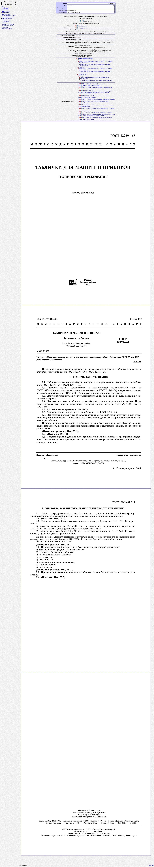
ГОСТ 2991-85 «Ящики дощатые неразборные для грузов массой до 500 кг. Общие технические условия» (96, 114)
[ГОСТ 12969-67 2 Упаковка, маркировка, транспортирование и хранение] (86, 580)
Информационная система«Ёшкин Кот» (8, 3)
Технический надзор (8, 24)
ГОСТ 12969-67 (82, 26)
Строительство (7, 22)
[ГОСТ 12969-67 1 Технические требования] (86, 396)
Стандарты (82, 75)
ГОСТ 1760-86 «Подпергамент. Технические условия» (97, 112)
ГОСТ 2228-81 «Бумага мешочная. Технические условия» (99, 99)
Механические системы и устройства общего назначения (96, 80)
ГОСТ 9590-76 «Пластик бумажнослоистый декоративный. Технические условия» (92, 84)
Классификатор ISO (8, 17)
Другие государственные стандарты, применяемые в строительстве (94, 78)
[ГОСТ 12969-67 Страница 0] (86, 213)
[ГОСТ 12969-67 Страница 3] (86, 764)
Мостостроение (7, 18)
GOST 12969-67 (82, 28)
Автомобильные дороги (9, 15)
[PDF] (81, 21)
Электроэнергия (7, 28)
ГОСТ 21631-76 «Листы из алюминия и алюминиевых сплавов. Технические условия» (95, 96)
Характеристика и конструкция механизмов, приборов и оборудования (95, 65)
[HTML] (83, 21)
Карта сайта (151, 865)
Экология (5, 27)
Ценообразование (8, 25)
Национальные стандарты (7, 20)
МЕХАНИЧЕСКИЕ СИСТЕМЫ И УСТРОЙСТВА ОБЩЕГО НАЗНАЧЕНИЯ (96, 62)
